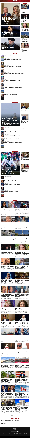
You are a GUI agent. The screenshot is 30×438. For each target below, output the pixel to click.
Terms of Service (21, 433)
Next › (19, 415)
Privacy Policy (25, 433)
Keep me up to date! (3, 423)
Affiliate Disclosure (13, 433)
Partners (17, 433)
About (3, 433)
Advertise (6, 433)
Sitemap (9, 433)
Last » (21, 415)
